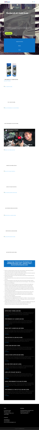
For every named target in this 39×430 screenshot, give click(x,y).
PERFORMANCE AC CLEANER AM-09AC (14, 319)
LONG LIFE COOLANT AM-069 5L (13, 372)
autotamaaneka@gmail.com (11, 422)
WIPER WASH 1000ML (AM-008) (13, 311)
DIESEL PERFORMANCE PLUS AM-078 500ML (16, 381)
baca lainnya (7, 315)
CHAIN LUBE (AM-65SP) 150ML (12, 345)
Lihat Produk (8, 33)
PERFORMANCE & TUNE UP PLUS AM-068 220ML (17, 389)
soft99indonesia (21, 428)
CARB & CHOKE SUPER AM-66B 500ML (14, 354)
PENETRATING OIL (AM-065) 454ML (14, 337)
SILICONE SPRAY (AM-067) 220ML (13, 364)
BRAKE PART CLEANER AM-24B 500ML (14, 328)
